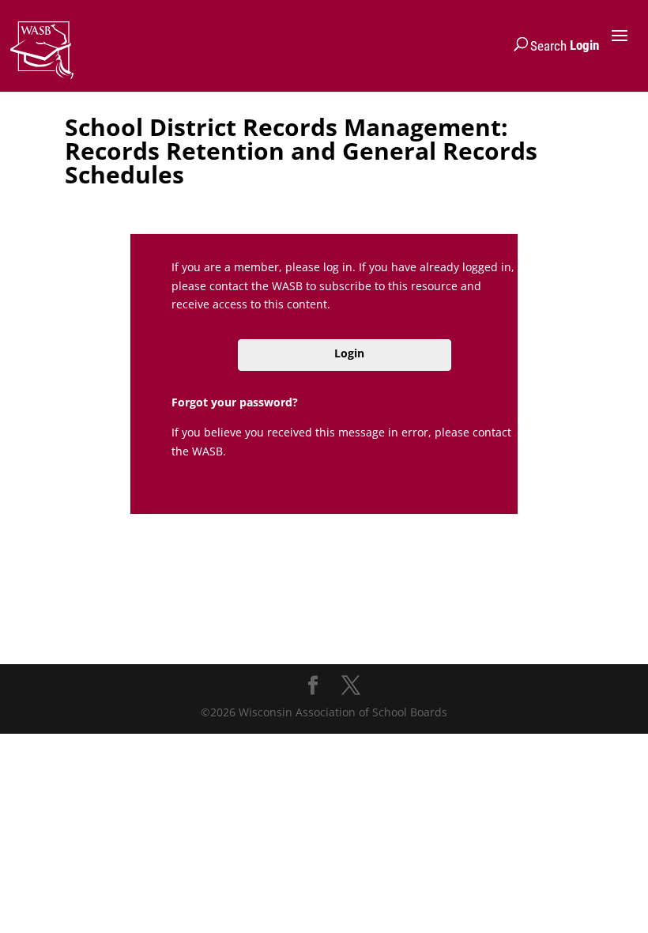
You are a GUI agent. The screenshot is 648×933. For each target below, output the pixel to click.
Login (584, 45)
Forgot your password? (234, 402)
